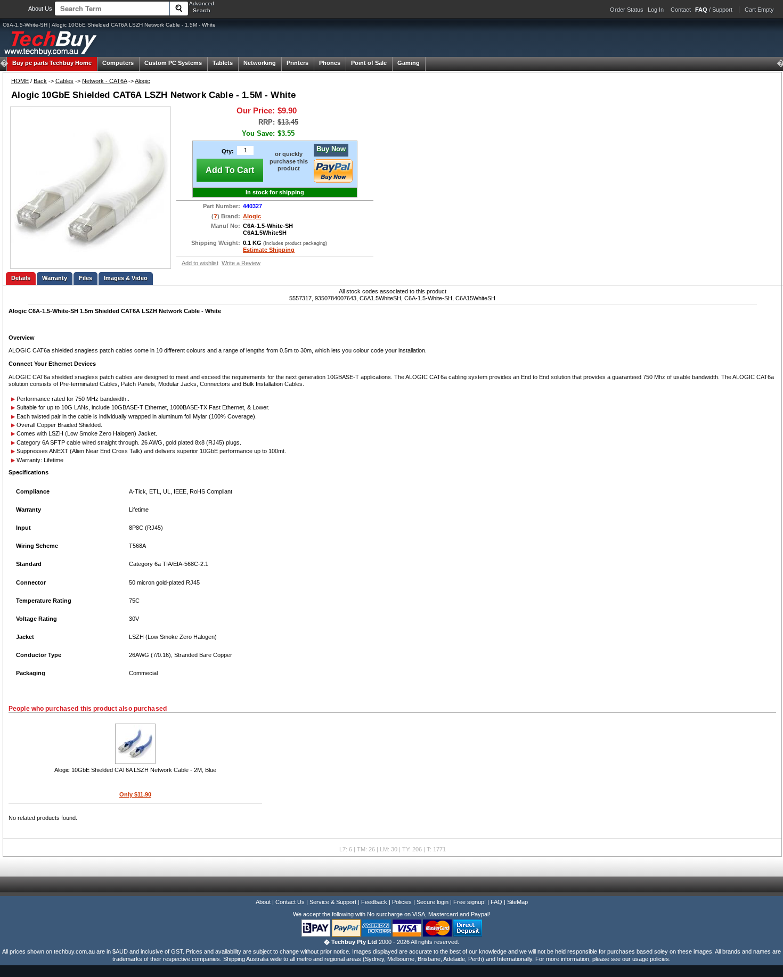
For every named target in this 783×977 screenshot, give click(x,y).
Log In (656, 9)
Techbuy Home (52, 63)
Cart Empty (759, 9)
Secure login (432, 902)
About (263, 902)
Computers (118, 63)
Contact (681, 9)
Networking (259, 63)
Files (85, 278)
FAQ (496, 902)
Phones (329, 63)
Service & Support (332, 902)
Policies (402, 902)
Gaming (408, 63)
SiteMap (517, 902)
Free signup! (469, 902)
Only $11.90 (135, 794)
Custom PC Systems (173, 63)
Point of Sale (369, 63)
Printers (297, 63)
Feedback (374, 902)
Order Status (626, 9)
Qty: (228, 151)
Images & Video (126, 278)
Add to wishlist (200, 263)
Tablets (223, 63)
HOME (20, 81)
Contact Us (290, 902)
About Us (40, 8)
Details (20, 278)
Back (40, 81)
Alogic (142, 81)
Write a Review (241, 263)
